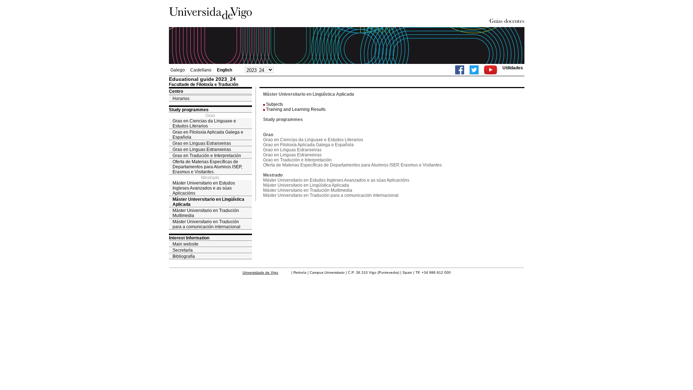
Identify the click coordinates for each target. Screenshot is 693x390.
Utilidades (512, 67)
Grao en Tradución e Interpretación (207, 155)
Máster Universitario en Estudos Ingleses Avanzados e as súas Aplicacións (204, 188)
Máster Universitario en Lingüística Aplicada (208, 202)
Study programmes (189, 109)
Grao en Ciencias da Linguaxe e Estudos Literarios (204, 123)
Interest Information (189, 237)
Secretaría (183, 250)
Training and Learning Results (296, 109)
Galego (177, 70)
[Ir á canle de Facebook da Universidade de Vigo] (459, 69)
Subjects (274, 104)
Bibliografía (184, 256)
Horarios (181, 98)
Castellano (201, 70)
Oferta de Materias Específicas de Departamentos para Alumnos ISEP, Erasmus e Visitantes (207, 166)
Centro (176, 91)
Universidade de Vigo (260, 272)
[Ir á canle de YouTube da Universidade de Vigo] (490, 69)
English (224, 70)
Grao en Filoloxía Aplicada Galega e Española (208, 135)
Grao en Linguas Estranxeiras (202, 143)
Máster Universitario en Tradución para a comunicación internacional (206, 224)
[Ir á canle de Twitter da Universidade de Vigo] (474, 69)
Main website (186, 244)
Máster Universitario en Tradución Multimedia (206, 213)
